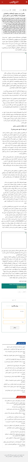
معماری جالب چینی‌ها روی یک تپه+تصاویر (16, 365)
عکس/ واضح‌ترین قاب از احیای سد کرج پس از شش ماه (15, 422)
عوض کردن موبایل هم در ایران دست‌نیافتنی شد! (15, 400)
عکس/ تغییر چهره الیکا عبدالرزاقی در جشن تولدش (14, 349)
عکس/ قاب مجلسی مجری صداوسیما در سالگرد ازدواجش (15, 381)
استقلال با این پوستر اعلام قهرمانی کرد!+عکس (15, 359)
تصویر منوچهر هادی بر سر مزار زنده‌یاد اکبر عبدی (15, 368)
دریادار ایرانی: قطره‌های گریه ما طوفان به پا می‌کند (14, 425)
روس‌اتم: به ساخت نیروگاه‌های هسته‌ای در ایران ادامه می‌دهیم (15, 445)
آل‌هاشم (24, 292)
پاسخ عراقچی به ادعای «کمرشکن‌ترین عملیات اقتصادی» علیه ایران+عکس (15, 403)
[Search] (2, 2)
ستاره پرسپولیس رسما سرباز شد (18, 407)
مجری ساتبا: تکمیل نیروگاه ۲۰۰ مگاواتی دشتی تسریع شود (15, 438)
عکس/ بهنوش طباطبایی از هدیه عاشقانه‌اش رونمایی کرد (16, 428)
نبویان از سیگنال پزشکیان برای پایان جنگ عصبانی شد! (15, 413)
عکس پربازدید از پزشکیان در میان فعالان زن (16, 417)
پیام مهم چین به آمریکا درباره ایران (18, 432)
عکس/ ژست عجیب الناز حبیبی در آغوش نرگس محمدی (15, 373)
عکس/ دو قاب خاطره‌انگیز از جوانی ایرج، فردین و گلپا (14, 362)
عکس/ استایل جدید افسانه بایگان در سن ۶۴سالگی (14, 384)
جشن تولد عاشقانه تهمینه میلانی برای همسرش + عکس (14, 377)
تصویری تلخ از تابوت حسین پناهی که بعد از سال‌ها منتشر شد (14, 387)
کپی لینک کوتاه (21, 287)
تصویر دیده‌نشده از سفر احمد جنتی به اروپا (16, 347)
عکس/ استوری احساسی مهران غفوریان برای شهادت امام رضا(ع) (14, 356)
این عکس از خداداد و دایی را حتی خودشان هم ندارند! (15, 391)
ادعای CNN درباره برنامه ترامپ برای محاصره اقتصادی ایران (16, 410)
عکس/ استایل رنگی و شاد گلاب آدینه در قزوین (15, 370)
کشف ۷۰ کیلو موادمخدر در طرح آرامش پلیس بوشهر (14, 442)
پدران (19, 292)
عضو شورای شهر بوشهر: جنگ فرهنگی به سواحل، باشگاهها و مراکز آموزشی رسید (15, 435)
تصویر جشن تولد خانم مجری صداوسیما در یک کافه (15, 352)
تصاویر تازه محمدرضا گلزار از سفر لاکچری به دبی (15, 419)
